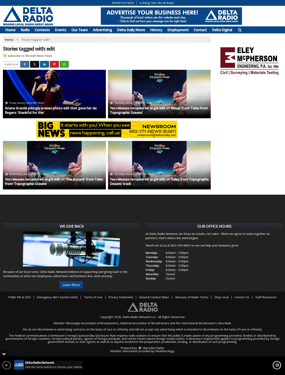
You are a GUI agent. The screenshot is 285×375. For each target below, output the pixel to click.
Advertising (102, 29)
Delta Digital (222, 29)
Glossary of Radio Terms (191, 297)
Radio (25, 29)
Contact (200, 29)
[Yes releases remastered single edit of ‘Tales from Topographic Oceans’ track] (159, 165)
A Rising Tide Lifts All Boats (157, 3)
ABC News (38, 103)
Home (10, 29)
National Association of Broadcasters (144, 323)
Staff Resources (266, 297)
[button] (239, 29)
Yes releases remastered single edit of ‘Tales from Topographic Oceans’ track (159, 181)
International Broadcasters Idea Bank (206, 323)
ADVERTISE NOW (123, 3)
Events (60, 29)
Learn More (71, 285)
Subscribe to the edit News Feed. (30, 56)
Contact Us (242, 297)
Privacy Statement (120, 297)
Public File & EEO (19, 297)
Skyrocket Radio (153, 348)
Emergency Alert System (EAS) (57, 297)
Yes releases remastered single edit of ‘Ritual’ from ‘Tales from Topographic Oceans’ (159, 110)
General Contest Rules (154, 297)
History (156, 29)
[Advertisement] (171, 16)
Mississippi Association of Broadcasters (92, 323)
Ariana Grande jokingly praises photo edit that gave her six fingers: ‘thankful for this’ (51, 110)
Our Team (79, 29)
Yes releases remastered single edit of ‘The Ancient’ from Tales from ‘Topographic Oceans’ (54, 181)
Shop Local (221, 297)
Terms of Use (93, 297)
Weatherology (164, 351)
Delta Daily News (131, 29)
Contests (42, 29)
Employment (178, 29)
